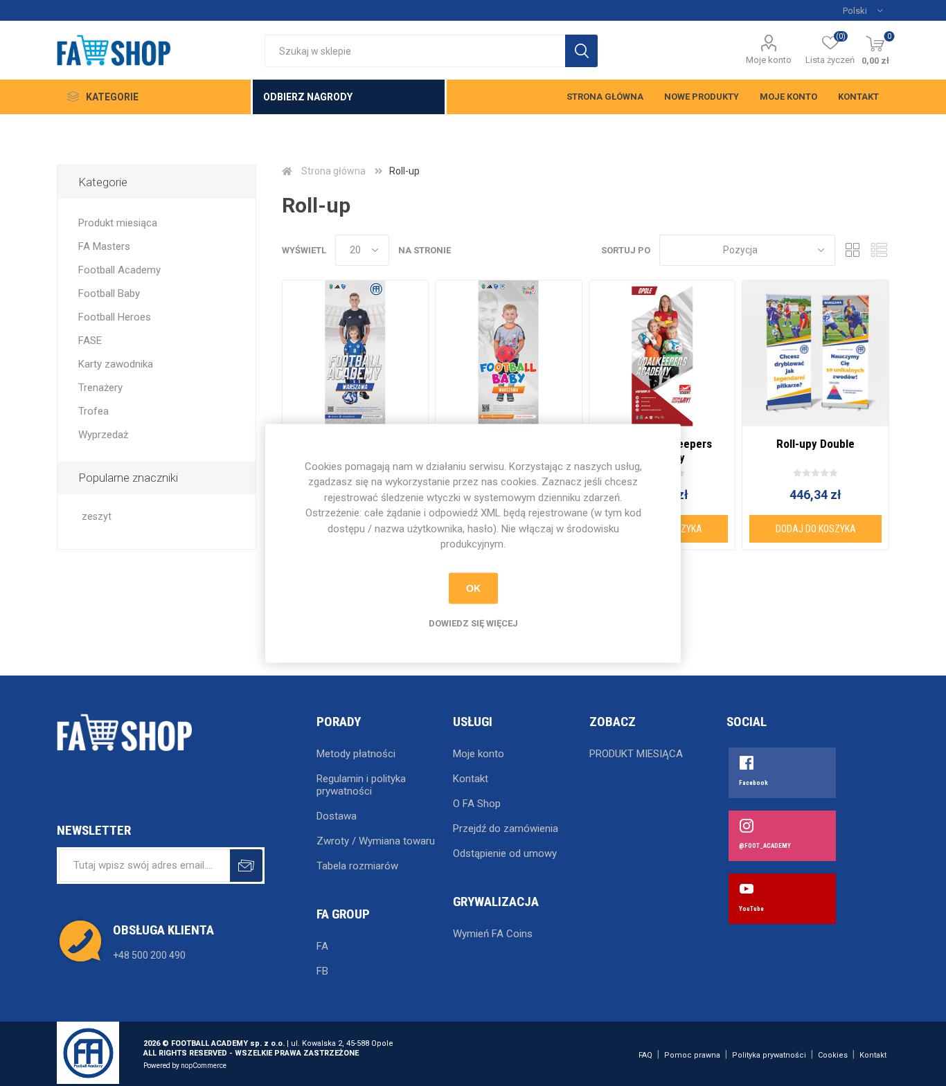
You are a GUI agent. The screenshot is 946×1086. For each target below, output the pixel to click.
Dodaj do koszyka (816, 528)
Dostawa (336, 816)
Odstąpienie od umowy (505, 853)
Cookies (833, 1055)
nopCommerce (203, 1065)
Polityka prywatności (769, 1055)
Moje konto (769, 60)
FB (322, 971)
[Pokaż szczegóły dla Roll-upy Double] (815, 353)
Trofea (93, 411)
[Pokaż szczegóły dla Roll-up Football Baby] (509, 353)
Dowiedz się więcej (473, 622)
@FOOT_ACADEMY (765, 845)
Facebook (753, 782)
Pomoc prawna (692, 1055)
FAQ (645, 1055)
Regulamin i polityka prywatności (361, 784)
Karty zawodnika (115, 364)
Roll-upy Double (815, 444)
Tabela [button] (852, 250)
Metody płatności (355, 754)
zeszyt (96, 517)
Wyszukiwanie (581, 51)
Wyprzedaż (103, 434)
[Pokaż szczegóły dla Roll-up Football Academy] (356, 353)
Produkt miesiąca (117, 223)
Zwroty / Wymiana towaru (375, 841)
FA (322, 946)
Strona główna (604, 96)
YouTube (751, 908)
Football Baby (109, 293)
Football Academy (119, 270)
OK (473, 588)
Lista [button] (878, 250)
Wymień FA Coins (493, 933)
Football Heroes (114, 317)
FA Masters (104, 246)
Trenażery (100, 387)
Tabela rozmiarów (357, 866)
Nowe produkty (701, 96)
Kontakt (858, 96)
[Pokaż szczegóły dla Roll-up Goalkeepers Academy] (662, 353)
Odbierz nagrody (307, 96)
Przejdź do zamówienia (505, 828)
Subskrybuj (246, 865)
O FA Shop (477, 803)
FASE (90, 340)
